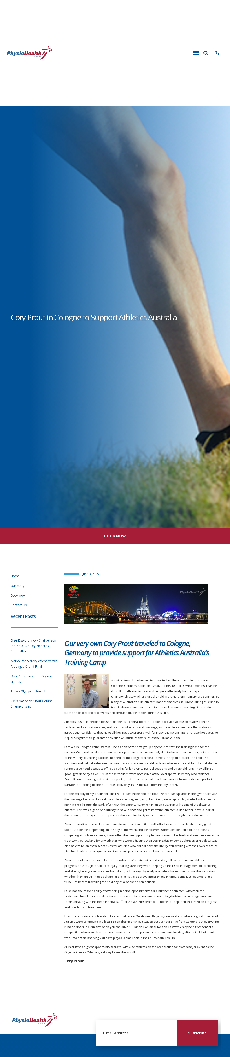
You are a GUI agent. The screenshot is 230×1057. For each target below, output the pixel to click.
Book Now (115, 536)
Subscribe (197, 1032)
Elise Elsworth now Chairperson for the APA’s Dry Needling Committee (33, 645)
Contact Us (19, 605)
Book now (18, 595)
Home (15, 576)
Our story (17, 586)
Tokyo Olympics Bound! (28, 691)
